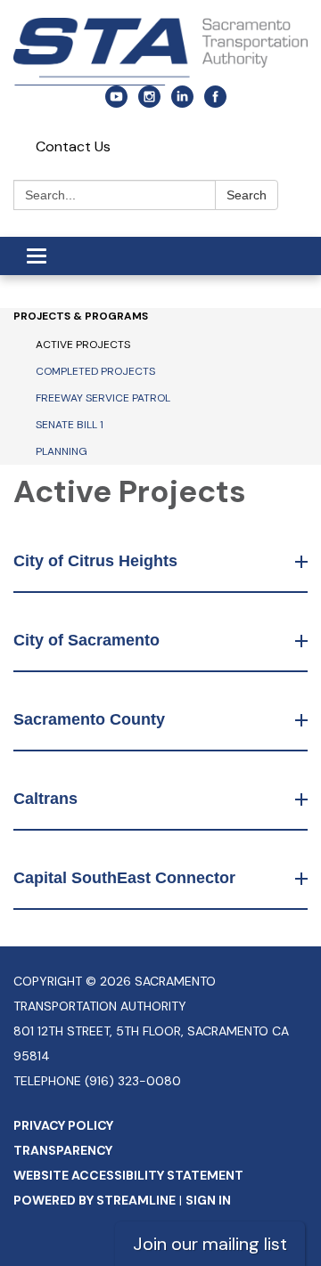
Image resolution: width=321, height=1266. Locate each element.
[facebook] (215, 102)
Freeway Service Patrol (103, 398)
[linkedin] (182, 102)
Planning (61, 451)
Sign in (208, 1200)
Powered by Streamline (94, 1200)
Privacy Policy (63, 1125)
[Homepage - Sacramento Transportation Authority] (160, 51)
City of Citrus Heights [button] (95, 561)
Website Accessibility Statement (128, 1175)
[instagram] (149, 102)
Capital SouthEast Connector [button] (124, 878)
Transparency (62, 1150)
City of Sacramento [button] (86, 640)
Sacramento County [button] (89, 719)
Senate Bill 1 (69, 425)
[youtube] (116, 102)
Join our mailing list (210, 1243)
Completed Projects (95, 371)
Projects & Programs (80, 316)
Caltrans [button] (45, 798)
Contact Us (73, 146)
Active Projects (83, 344)
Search (246, 195)
